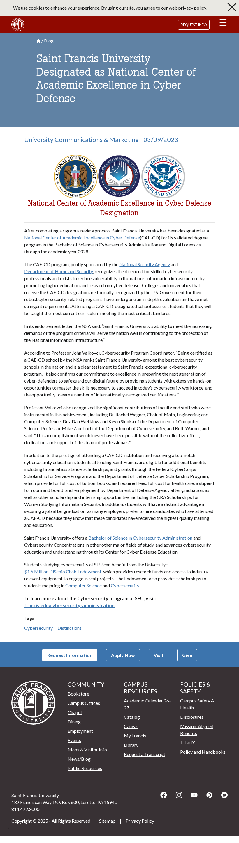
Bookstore (78, 693)
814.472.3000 (25, 809)
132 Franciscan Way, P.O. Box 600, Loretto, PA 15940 (64, 802)
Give (187, 655)
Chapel (75, 712)
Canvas (131, 726)
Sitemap (107, 821)
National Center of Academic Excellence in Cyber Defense (82, 237)
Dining (74, 721)
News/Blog (79, 759)
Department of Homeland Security (58, 271)
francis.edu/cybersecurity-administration (69, 605)
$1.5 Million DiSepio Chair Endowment (62, 571)
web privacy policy (187, 7)
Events (74, 740)
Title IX (187, 742)
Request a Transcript (144, 754)
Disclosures (191, 717)
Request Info (194, 24)
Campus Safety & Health (197, 704)
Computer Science (83, 585)
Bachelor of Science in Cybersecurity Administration (140, 537)
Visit (159, 655)
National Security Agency (144, 264)
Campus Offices (84, 703)
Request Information (69, 655)
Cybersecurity (38, 628)
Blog (49, 40)
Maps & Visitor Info (87, 749)
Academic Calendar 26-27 (147, 704)
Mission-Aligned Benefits (196, 729)
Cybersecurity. (125, 585)
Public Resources (85, 768)
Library (131, 745)
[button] (223, 24)
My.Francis (135, 735)
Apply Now (123, 655)
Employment (80, 731)
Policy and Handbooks (203, 752)
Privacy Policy (140, 821)
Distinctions (69, 628)
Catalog (132, 717)
